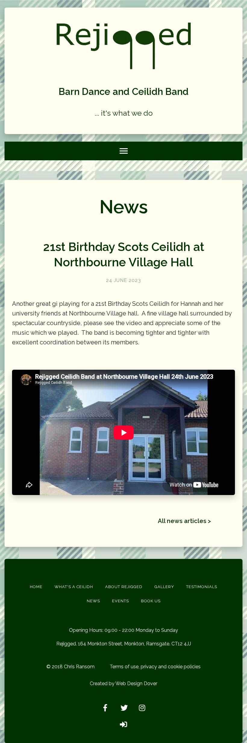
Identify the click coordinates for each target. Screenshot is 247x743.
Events (120, 601)
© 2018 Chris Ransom (70, 666)
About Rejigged (123, 587)
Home (36, 587)
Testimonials (201, 587)
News (93, 601)
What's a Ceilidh (74, 587)
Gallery (164, 587)
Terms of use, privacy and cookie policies (155, 666)
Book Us (151, 601)
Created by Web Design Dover (123, 683)
